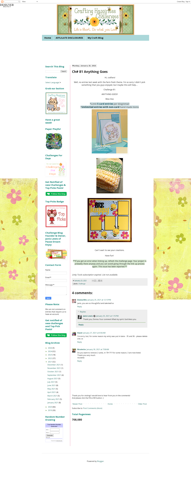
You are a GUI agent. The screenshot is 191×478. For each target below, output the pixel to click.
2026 (50, 348)
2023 (50, 355)
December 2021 (54, 365)
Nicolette (81, 349)
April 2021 (51, 392)
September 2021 (54, 375)
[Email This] (93, 281)
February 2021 (53, 399)
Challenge (81, 284)
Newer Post (77, 404)
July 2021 (51, 382)
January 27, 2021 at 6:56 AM (94, 333)
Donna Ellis (82, 300)
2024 (50, 351)
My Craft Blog (95, 37)
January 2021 (53, 402)
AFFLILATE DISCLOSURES (69, 37)
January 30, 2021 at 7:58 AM (97, 349)
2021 (50, 362)
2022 (50, 358)
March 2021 (52, 396)
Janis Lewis (88, 316)
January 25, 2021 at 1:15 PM (107, 316)
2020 (50, 407)
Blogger (100, 461)
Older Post (142, 404)
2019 (50, 410)
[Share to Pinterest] (101, 281)
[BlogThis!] (95, 281)
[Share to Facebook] (99, 281)
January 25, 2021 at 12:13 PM (99, 300)
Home (47, 37)
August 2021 (52, 378)
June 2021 (51, 385)
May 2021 (51, 389)
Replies (83, 312)
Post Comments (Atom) (92, 408)
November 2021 (54, 368)
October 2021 (53, 371)
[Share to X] (97, 281)
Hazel (79, 333)
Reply (79, 306)
